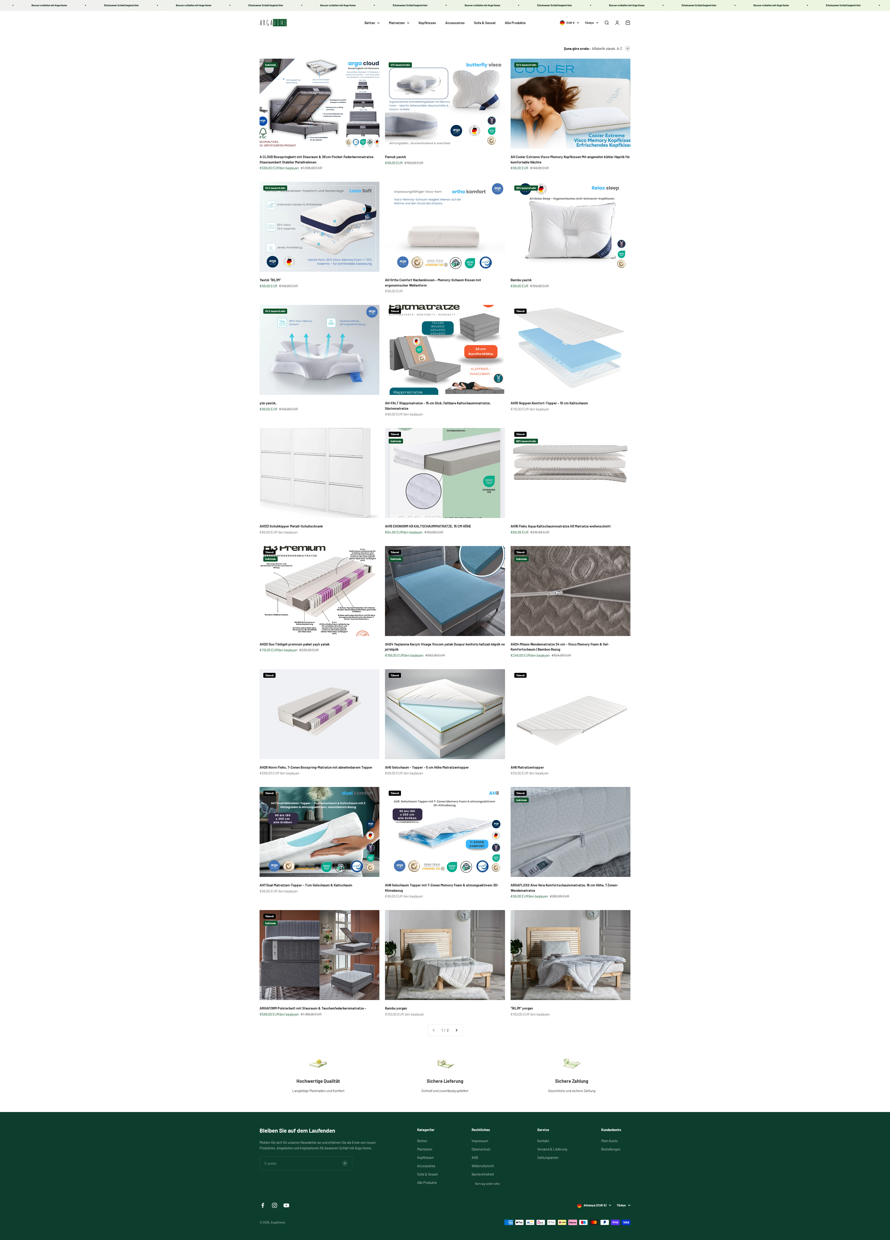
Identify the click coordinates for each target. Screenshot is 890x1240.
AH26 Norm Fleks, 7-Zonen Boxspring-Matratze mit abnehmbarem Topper (316, 767)
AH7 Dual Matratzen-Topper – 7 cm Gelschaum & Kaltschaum (306, 885)
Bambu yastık (521, 280)
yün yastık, (268, 403)
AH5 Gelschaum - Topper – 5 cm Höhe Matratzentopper (427, 767)
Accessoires (455, 23)
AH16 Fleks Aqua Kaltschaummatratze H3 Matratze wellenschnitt (561, 526)
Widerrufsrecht (483, 1166)
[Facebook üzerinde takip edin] (263, 1205)
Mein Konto (609, 1141)
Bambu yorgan (396, 1008)
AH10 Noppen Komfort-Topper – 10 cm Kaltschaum (549, 403)
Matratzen (397, 23)
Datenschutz (481, 1149)
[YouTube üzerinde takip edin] (286, 1205)
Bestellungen (610, 1149)
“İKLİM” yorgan (522, 1008)
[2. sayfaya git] (456, 1030)
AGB (475, 1157)
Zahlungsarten (548, 1157)
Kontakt (543, 1141)
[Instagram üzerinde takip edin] (274, 1205)
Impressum (480, 1141)
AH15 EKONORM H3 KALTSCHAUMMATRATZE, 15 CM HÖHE (428, 526)
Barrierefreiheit (483, 1174)
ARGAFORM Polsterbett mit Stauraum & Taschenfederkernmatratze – (313, 1008)
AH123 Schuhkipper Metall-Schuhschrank (291, 526)
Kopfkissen (427, 23)
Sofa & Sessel (485, 23)
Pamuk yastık (395, 157)
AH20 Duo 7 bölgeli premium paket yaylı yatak (295, 644)
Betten (370, 23)
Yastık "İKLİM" (270, 280)
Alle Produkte (515, 23)
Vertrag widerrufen (487, 1184)
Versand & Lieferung (552, 1149)
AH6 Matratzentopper (527, 767)
